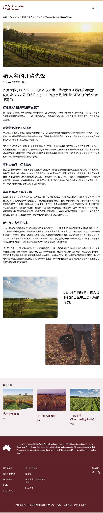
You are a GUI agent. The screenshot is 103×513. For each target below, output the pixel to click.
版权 (59, 505)
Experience (14, 17)
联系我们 (29, 473)
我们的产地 (8, 468)
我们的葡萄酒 (9, 473)
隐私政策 (29, 488)
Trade (5, 485)
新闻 (24, 17)
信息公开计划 (80, 505)
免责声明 (68, 505)
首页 (5, 17)
